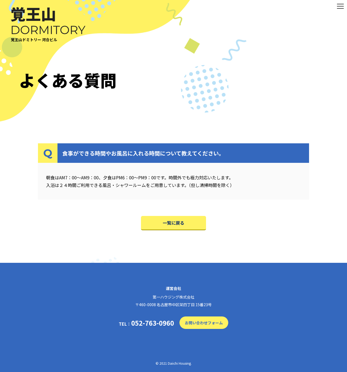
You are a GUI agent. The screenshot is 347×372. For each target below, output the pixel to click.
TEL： (146, 323)
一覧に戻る (173, 222)
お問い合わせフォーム (204, 322)
